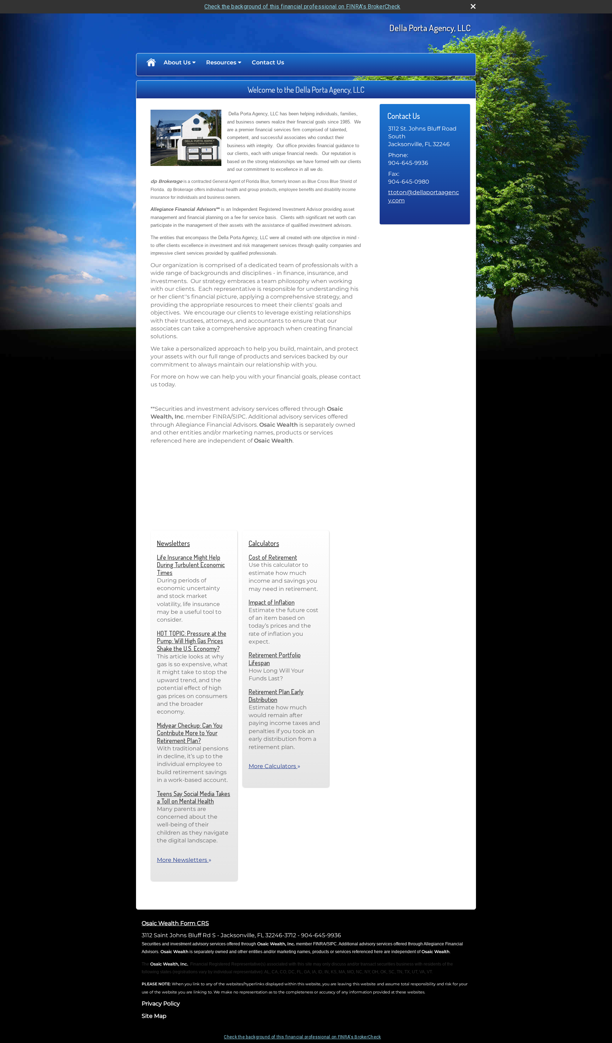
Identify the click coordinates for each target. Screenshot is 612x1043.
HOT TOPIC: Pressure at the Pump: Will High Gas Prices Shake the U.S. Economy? (191, 640)
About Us (177, 62)
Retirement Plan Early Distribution (276, 695)
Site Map (154, 1016)
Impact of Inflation (272, 602)
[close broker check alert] (473, 6)
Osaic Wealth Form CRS (175, 923)
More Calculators (274, 766)
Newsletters (173, 543)
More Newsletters (184, 860)
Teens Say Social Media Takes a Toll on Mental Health (193, 797)
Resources (221, 62)
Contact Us (268, 62)
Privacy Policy (161, 1003)
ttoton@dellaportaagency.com (423, 196)
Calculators (264, 543)
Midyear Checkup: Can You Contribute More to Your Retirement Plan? (189, 732)
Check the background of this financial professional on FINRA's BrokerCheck (302, 6)
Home (150, 62)
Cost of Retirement (273, 557)
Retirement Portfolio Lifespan (275, 659)
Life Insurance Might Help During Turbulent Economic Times (191, 564)
